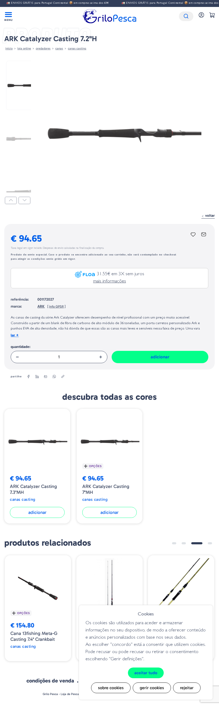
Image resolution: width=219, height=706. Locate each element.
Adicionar (160, 356)
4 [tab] (210, 543)
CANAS (59, 48)
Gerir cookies (152, 687)
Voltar (209, 215)
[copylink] (63, 376)
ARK (41, 306)
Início (9, 48)
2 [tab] (184, 543)
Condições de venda (50, 680)
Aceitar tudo (145, 672)
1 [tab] (174, 543)
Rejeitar (187, 687)
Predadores (43, 48)
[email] (46, 377)
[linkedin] (37, 376)
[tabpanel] (38, 608)
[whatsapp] (54, 376)
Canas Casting (77, 48)
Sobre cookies (111, 687)
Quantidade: (20, 346)
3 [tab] (196, 543)
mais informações (109, 281)
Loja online (24, 48)
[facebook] (29, 376)
